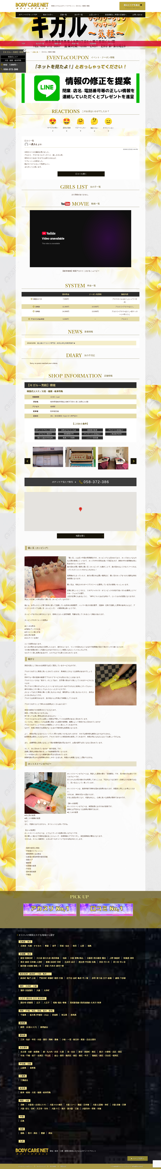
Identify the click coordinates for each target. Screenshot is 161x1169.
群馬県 (73, 1015)
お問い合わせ (137, 15)
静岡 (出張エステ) (29, 1027)
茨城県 (55, 1015)
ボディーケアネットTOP (28, 15)
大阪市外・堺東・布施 (91, 1109)
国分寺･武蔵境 (27, 1003)
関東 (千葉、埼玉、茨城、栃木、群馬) (36, 1011)
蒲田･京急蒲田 (27, 990)
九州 (22, 1141)
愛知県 (22, 1035)
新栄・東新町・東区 (87, 1052)
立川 (38, 1003)
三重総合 (24, 1080)
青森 (47, 946)
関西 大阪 (24, 1101)
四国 (22, 1129)
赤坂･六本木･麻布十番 (54, 966)
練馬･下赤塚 (120, 978)
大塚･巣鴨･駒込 (76, 958)
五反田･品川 (70, 962)
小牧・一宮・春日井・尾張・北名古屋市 (79, 1040)
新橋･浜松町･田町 (53, 962)
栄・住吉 (71, 1052)
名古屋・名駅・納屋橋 (30, 1052)
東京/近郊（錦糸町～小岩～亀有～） (35, 974)
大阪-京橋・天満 (119, 1105)
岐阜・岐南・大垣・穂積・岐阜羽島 (36, 1092)
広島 (22, 1121)
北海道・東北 (25, 942)
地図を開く (80, 536)
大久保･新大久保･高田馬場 (47, 958)
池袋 (64, 958)
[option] (80, 242)
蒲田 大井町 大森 (28, 986)
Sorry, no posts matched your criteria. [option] (44, 363)
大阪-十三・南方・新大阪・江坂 (65, 1109)
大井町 (47, 990)
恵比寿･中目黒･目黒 (87, 962)
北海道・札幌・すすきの (31, 946)
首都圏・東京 (25, 954)
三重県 (22, 1076)
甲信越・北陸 (25, 1064)
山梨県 (23, 1068)
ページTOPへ (138, 1158)
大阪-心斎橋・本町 (100, 1105)
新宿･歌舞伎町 (27, 958)
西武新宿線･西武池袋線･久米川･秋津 (85, 1003)
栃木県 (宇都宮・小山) (39, 1015)
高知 (50, 1133)
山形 (82, 946)
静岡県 (22, 1023)
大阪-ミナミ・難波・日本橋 (77, 1105)
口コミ (110, 43)
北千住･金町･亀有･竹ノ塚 (77, 978)
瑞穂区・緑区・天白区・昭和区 (105, 1056)
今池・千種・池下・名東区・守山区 (36, 1056)
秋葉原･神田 (129, 958)
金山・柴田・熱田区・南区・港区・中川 (71, 1056)
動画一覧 (58, 43)
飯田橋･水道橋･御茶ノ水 (31, 966)
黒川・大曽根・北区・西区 (110, 1052)
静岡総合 (44, 1027)
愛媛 (43, 1133)
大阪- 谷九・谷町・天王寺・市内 (34, 1109)
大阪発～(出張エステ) (37, 1105)
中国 (22, 1117)
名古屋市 (23, 1048)
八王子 (47, 1003)
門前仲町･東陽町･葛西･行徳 (51, 978)
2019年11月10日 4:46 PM (130, 149)
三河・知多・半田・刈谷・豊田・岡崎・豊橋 (39, 1040)
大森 (38, 990)
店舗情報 (92, 43)
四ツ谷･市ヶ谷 (119, 962)
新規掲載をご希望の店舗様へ (116, 15)
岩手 (54, 946)
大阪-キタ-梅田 (56, 1105)
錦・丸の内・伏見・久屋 (53, 1052)
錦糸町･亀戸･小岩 (28, 978)
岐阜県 (22, 1088)
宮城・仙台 (64, 946)
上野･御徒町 (114, 958)
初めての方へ (48, 15)
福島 (89, 946)
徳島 (22, 1133)
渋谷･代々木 (104, 962)
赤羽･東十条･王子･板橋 (102, 978)
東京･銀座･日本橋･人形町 (31, 962)
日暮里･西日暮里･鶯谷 (96, 958)
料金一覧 (75, 43)
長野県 (32, 1068)
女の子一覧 (78, 15)
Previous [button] (27, 461)
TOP (23, 43)
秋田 (75, 946)
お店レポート (94, 15)
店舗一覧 (63, 15)
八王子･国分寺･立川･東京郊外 (32, 998)
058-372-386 (80, 482)
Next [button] (133, 461)
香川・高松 (32, 1133)
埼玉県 (64, 1015)
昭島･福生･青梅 (59, 1003)
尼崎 (22, 1105)
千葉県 (23, 1015)
